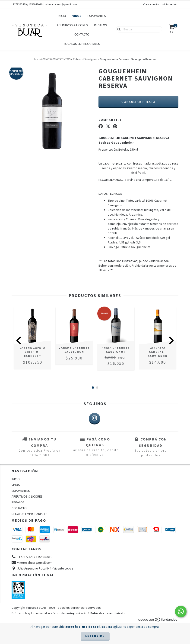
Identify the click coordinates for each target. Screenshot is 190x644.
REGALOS (100, 25)
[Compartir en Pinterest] (115, 126)
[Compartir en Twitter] (108, 126)
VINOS (76, 16)
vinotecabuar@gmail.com (61, 4)
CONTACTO (81, 34)
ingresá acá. (78, 613)
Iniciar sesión (169, 4)
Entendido (95, 636)
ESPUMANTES (97, 16)
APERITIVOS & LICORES (72, 25)
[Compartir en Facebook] (100, 126)
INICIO (62, 16)
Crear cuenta (151, 4)
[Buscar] (118, 29)
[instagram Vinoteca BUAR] (94, 418)
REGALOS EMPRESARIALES (82, 44)
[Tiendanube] (158, 620)
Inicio (37, 59)
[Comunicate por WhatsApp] (181, 611)
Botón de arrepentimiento (107, 613)
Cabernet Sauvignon (85, 59)
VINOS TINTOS (61, 59)
